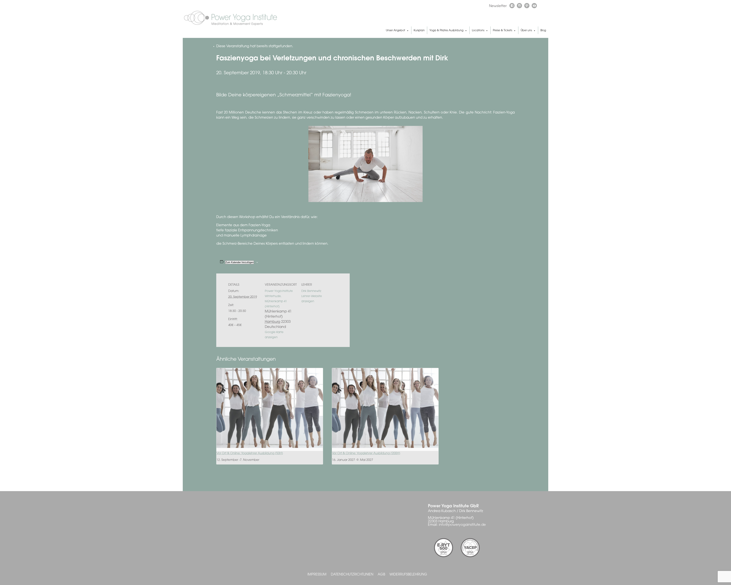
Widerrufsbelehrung (408, 574)
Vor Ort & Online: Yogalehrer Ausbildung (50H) (249, 453)
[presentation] (269, 408)
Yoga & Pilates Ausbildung (446, 30)
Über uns (526, 30)
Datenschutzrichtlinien (352, 574)
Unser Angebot (395, 30)
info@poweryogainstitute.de (462, 525)
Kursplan (419, 30)
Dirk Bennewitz (311, 291)
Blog (543, 30)
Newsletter (498, 6)
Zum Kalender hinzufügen (239, 262)
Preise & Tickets (502, 30)
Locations (478, 30)
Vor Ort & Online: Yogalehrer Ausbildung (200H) (366, 453)
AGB (381, 574)
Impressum (316, 574)
